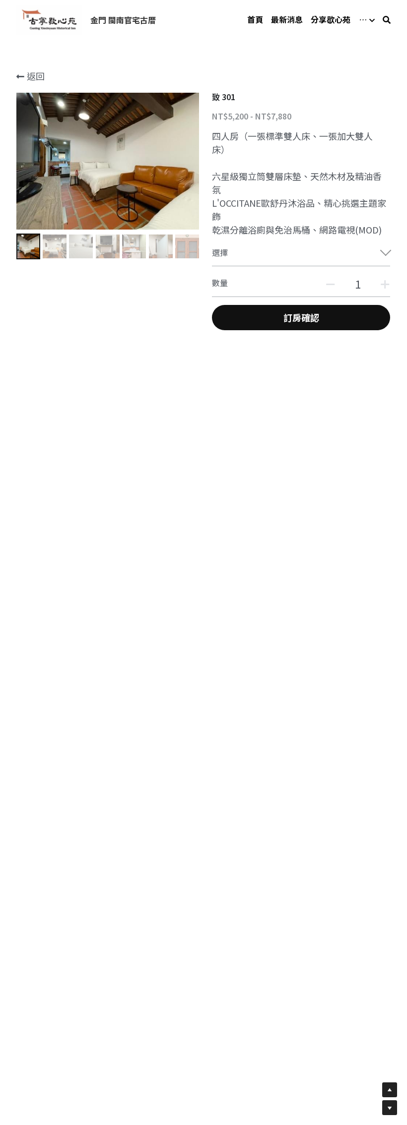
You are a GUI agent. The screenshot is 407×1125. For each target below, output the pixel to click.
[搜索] (387, 19)
